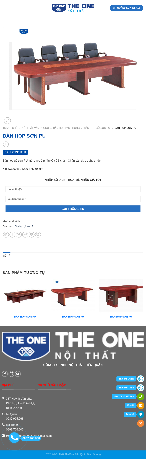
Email (130, 405)
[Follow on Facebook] (5, 374)
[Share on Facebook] (12, 235)
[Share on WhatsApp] (6, 235)
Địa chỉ (130, 414)
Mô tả (6, 255)
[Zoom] (7, 120)
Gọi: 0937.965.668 (124, 396)
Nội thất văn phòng (35, 128)
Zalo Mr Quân (126, 378)
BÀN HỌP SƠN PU (25, 316)
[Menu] (5, 8)
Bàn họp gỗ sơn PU (97, 128)
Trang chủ (10, 128)
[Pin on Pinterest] (32, 235)
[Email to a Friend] (25, 235)
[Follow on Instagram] (11, 374)
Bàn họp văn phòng (66, 128)
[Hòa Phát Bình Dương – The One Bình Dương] (73, 8)
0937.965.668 (31, 438)
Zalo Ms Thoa (126, 387)
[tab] (6, 255)
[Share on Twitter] (19, 235)
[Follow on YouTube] (18, 374)
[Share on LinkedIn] (38, 235)
